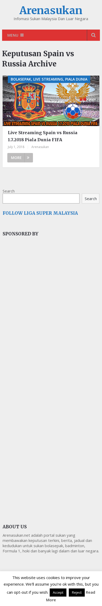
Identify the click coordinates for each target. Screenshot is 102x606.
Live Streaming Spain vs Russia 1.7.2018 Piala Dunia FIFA (42, 136)
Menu (12, 35)
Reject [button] (77, 592)
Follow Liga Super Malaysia (40, 213)
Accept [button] (58, 592)
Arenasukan (50, 10)
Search (9, 191)
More (16, 157)
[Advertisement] (42, 328)
